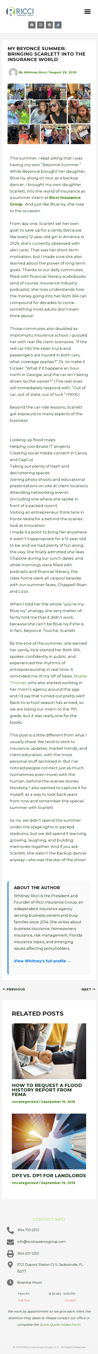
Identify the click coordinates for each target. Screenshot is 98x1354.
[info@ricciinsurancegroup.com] (10, 1242)
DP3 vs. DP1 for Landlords (49, 1175)
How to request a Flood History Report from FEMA (47, 1090)
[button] (87, 12)
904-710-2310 (28, 1230)
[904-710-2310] (10, 1230)
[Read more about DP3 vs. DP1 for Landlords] (49, 1141)
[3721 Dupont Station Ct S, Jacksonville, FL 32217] (10, 1264)
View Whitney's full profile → (42, 961)
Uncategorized (25, 1102)
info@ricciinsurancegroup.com (42, 1242)
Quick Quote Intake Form (59, 1325)
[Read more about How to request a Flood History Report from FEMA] (49, 1051)
